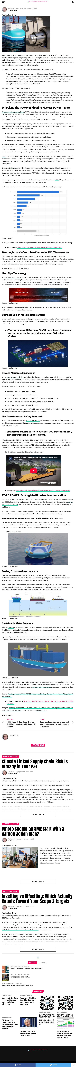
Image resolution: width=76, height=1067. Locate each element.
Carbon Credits (40, 710)
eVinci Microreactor (13, 277)
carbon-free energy (33, 420)
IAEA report (13, 168)
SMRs (57, 180)
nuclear (11, 627)
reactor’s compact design (14, 377)
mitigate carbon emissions (41, 687)
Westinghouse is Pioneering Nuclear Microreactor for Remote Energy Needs (43, 490)
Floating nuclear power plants (13, 112)
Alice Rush (13, 10)
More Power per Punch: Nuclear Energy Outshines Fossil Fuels (39, 247)
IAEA (4, 156)
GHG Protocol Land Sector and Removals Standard (20, 930)
